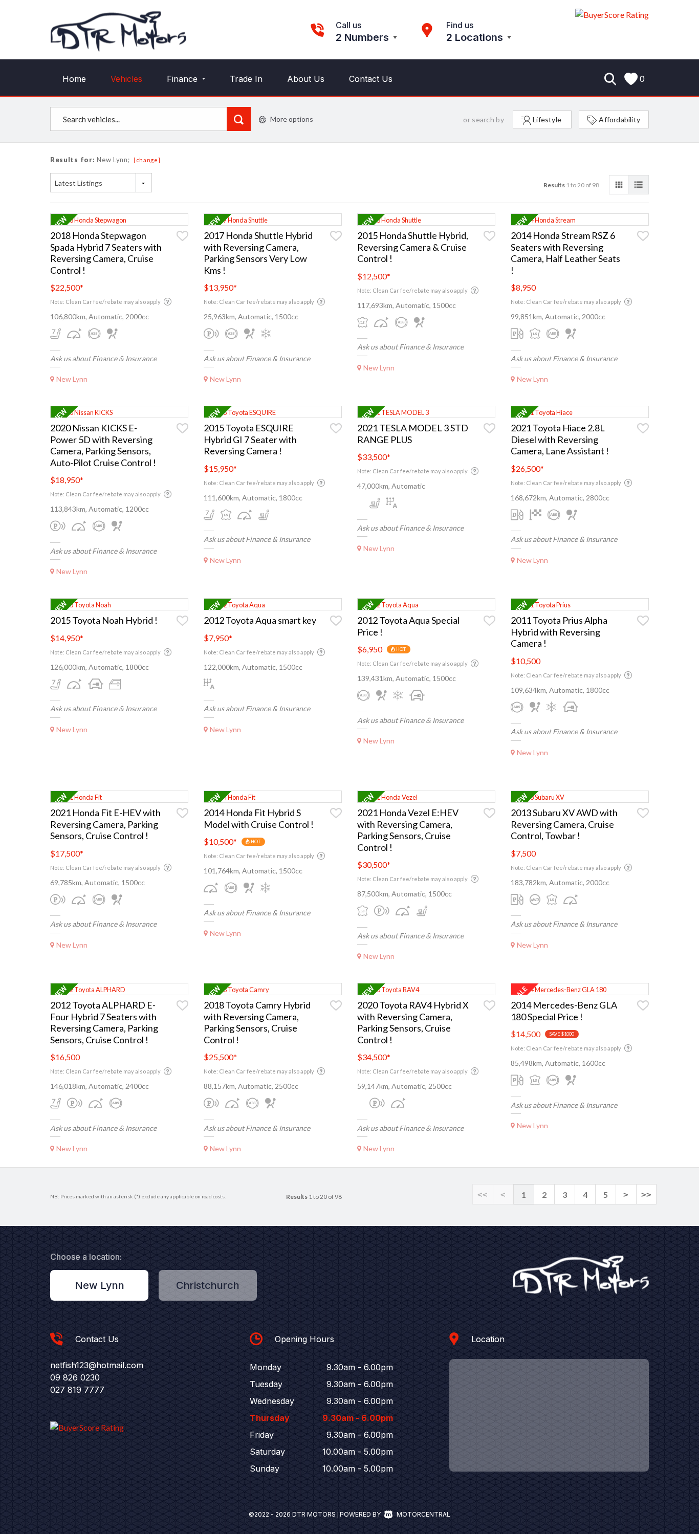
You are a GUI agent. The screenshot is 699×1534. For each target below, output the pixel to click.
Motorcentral (423, 1514)
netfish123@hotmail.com (96, 1365)
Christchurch (207, 1285)
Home (74, 79)
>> (646, 1194)
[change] (147, 160)
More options (291, 119)
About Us (305, 79)
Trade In (246, 79)
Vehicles (126, 79)
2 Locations (474, 37)
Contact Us (370, 79)
